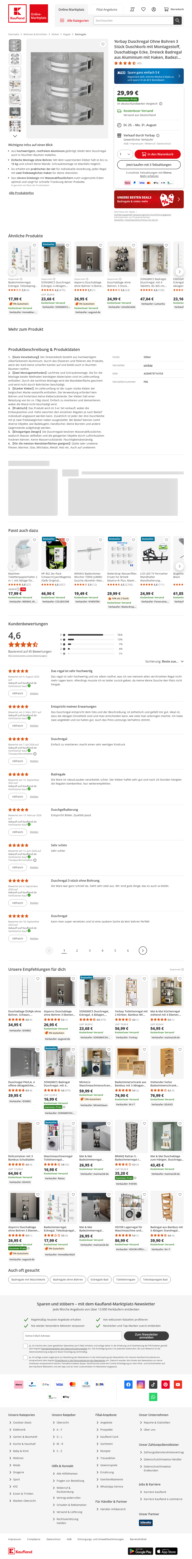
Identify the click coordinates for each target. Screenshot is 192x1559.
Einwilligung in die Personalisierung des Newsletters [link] (80, 1360)
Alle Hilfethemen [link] (67, 1473)
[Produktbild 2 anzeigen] (15, 59)
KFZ (15, 1486)
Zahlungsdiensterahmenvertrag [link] (164, 1452)
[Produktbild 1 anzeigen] (15, 45)
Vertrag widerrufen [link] (69, 1497)
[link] (107, 9)
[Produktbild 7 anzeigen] (15, 126)
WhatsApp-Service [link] (111, 1486)
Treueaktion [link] (107, 1458)
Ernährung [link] (107, 1472)
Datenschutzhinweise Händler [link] (163, 1459)
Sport (16, 1479)
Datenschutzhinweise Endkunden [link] (157, 1468)
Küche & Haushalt (24, 1444)
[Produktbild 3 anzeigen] (15, 72)
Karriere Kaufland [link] (155, 1492)
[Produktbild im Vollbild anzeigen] (67, 88)
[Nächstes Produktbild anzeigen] (15, 136)
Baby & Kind (20, 1451)
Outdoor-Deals (22, 1422)
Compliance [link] (33, 1539)
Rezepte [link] (105, 1451)
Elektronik (19, 1429)
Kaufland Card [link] (109, 1436)
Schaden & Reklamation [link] (71, 1505)
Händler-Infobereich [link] (113, 1509)
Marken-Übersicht (24, 1500)
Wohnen (18, 1458)
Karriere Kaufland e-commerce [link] (163, 1499)
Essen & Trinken (23, 1493)
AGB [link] (69, 1539)
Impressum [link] (14, 1539)
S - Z (59, 1451)
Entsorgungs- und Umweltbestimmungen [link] (101, 1539)
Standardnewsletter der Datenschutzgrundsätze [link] (64, 1348)
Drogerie (18, 1472)
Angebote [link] (106, 1422)
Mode (16, 1465)
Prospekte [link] (106, 1429)
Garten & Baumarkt (25, 1436)
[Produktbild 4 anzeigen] (15, 86)
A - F (59, 1429)
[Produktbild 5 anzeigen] (15, 99)
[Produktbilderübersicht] (15, 88)
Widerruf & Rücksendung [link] (65, 1489)
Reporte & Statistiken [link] (157, 1422)
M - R (60, 1444)
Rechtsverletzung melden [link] (67, 1521)
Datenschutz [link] (53, 1539)
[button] (149, 101)
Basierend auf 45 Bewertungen (30, 651)
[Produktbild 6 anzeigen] (15, 113)
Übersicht (63, 1422)
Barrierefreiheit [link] (138, 1539)
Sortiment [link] (106, 1444)
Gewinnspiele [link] (108, 1465)
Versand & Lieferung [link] (69, 1512)
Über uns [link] (149, 1429)
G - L (59, 1436)
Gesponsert (13, 279)
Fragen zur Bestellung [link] (70, 1480)
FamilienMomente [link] (111, 1479)
